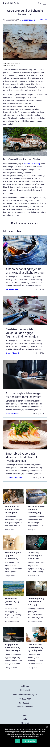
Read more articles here (25, 223)
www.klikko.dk (27, 707)
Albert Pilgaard (28, 20)
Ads (25, 719)
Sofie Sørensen (12, 413)
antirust (43, 19)
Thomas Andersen (14, 477)
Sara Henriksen (12, 289)
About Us (25, 723)
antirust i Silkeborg (32, 163)
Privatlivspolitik (29, 741)
